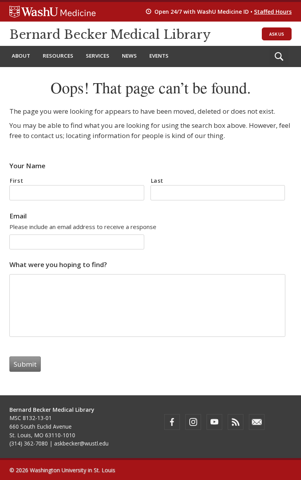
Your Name (27, 166)
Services (97, 55)
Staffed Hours (273, 11)
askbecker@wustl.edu (81, 443)
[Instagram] (193, 422)
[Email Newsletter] (257, 422)
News (129, 55)
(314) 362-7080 (28, 443)
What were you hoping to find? (58, 264)
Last (157, 180)
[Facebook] (172, 422)
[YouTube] (214, 422)
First (16, 180)
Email (18, 216)
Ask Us (276, 34)
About (21, 55)
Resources (58, 55)
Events (159, 55)
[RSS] (235, 422)
